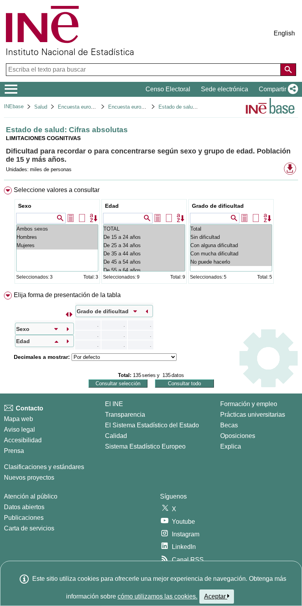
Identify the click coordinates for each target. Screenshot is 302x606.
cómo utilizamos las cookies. (157, 596)
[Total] (231, 229)
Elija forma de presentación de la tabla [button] (67, 295)
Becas (229, 425)
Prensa (14, 450)
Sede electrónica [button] (224, 89)
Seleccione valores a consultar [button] (56, 190)
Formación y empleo (248, 404)
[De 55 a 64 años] (144, 270)
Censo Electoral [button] (167, 89)
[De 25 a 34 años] (144, 245)
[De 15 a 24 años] (144, 237)
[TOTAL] (144, 229)
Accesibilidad (23, 440)
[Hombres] (57, 237)
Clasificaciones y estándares (44, 467)
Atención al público (30, 496)
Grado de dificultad (218, 206)
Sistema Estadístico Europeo (145, 446)
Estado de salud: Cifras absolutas (197, 107)
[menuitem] (151, 237)
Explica (230, 446)
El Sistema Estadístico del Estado (152, 425)
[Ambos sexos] (57, 229)
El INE (114, 404)
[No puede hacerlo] (231, 262)
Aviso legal (19, 429)
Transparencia (125, 414)
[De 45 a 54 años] (144, 262)
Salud (40, 107)
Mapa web (18, 419)
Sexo (24, 206)
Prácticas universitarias (252, 414)
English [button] (284, 33)
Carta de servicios (29, 528)
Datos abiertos (24, 507)
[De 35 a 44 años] (144, 253)
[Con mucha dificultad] (231, 253)
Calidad (116, 435)
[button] (277, 89)
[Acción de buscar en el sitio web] (288, 69)
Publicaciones (24, 517)
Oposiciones (237, 435)
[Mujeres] (57, 245)
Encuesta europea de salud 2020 (145, 107)
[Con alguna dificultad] (231, 245)
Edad (112, 206)
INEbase (14, 106)
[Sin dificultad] (231, 237)
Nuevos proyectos (29, 477)
